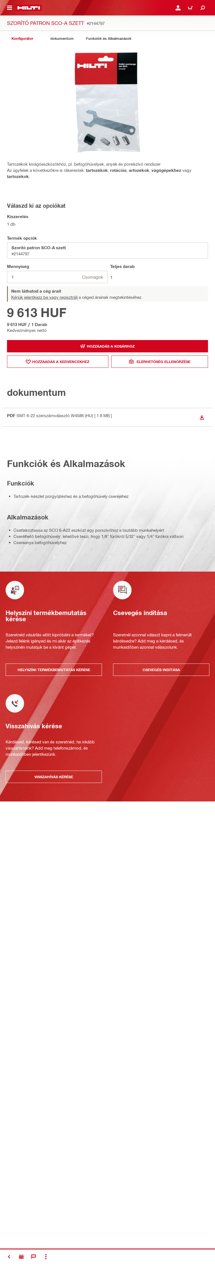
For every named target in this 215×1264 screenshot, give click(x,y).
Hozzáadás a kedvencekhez (60, 361)
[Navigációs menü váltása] (9, 8)
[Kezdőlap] (29, 8)
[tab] (22, 38)
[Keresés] (203, 8)
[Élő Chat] (33, 1257)
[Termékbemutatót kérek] (21, 1257)
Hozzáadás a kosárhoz (111, 346)
